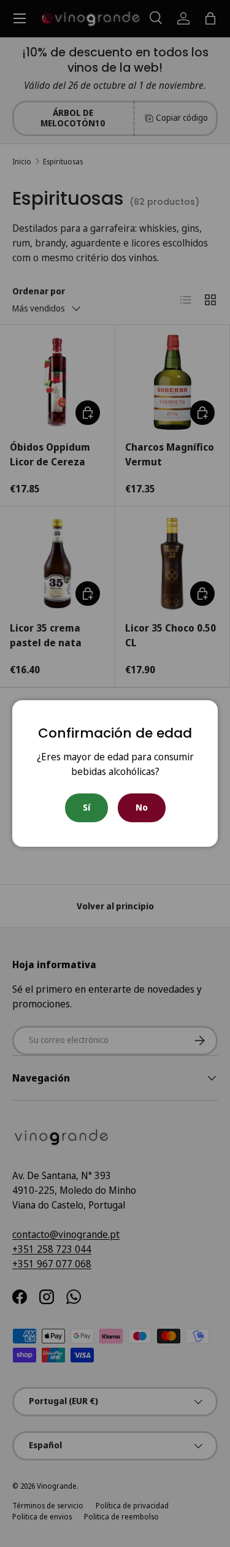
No (142, 807)
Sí (86, 807)
